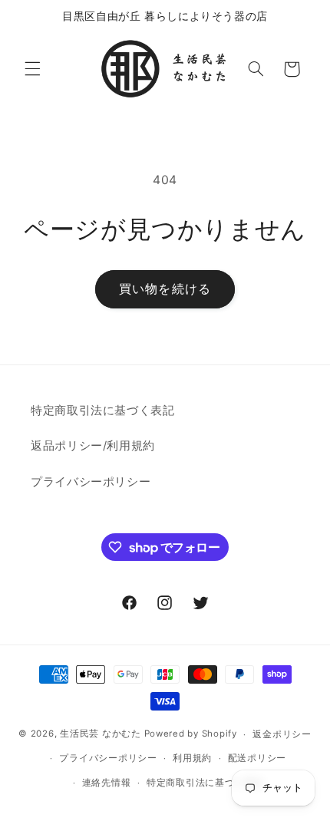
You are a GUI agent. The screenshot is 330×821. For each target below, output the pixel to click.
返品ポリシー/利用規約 (93, 446)
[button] (32, 69)
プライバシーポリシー (90, 482)
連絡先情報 (106, 782)
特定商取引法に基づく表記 (103, 410)
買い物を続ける (164, 289)
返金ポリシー (281, 734)
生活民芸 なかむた (100, 734)
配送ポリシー (257, 758)
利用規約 (192, 758)
